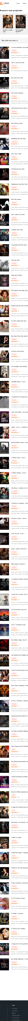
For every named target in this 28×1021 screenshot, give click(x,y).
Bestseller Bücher (16, 1015)
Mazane (4, 33)
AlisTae (17, 33)
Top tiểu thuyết (15, 1017)
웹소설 (13, 1013)
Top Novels (14, 1008)
